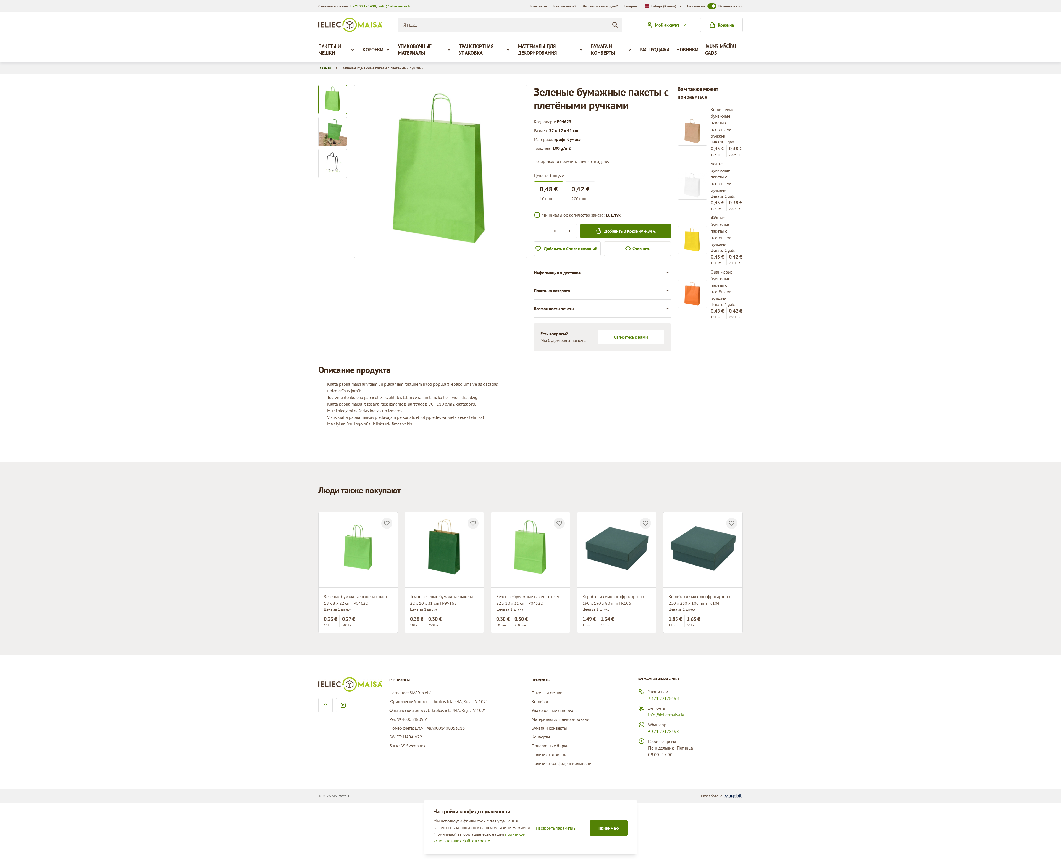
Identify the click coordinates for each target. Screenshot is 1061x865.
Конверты (541, 737)
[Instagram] (343, 705)
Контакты (538, 6)
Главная (324, 67)
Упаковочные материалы (414, 49)
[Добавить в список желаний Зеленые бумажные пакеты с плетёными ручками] (387, 523)
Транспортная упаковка (476, 49)
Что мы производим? (600, 6)
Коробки (373, 49)
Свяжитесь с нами (631, 337)
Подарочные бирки (550, 745)
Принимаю (608, 828)
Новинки (687, 49)
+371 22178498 (363, 6)
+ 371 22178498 (663, 698)
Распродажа (655, 49)
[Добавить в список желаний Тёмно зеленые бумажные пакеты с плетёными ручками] (473, 523)
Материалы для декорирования (537, 49)
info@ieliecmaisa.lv (395, 6)
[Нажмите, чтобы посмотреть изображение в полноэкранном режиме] (440, 171)
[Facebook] (325, 705)
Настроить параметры (556, 828)
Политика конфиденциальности (561, 763)
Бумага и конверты (603, 49)
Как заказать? (564, 6)
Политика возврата (550, 754)
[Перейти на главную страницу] (350, 25)
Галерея (630, 6)
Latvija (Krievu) (663, 6)
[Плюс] (570, 231)
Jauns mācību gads (720, 49)
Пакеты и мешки (329, 49)
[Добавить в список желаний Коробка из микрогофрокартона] (645, 523)
